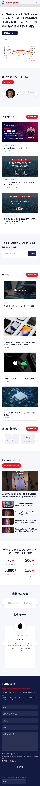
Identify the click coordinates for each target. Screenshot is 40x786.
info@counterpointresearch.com (16, 688)
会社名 (5, 721)
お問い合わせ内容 (9, 734)
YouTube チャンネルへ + (11, 465)
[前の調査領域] (4, 439)
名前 (4, 707)
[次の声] (36, 644)
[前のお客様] (4, 603)
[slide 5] (9, 39)
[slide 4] (7, 39)
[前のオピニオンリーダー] (4, 94)
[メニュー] (36, 2)
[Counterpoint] (10, 2)
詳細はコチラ (10, 33)
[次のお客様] (36, 603)
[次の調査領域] (36, 439)
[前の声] (4, 644)
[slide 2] (3, 39)
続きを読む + (8, 82)
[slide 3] (5, 39)
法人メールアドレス (10, 714)
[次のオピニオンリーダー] (36, 94)
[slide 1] (2, 39)
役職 (4, 727)
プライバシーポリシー (10, 754)
